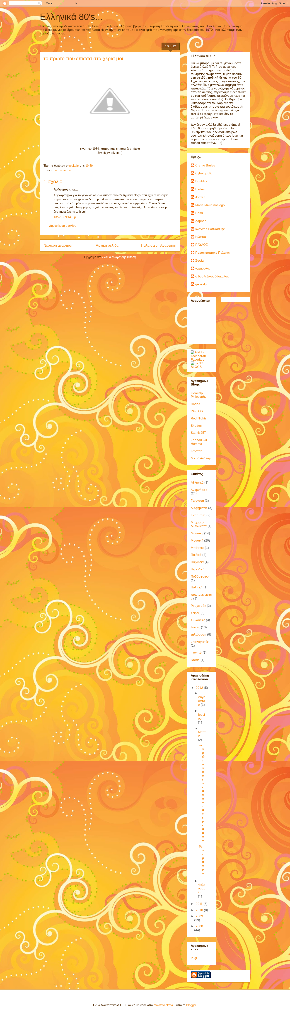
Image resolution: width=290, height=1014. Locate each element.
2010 (200, 910)
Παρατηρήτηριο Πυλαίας (212, 252)
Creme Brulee (205, 165)
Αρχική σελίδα (107, 245)
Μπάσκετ (197, 547)
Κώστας (201, 236)
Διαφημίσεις (199, 508)
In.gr (194, 958)
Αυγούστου (201, 700)
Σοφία (199, 260)
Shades (196, 425)
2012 (200, 687)
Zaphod (200, 221)
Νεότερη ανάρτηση (58, 245)
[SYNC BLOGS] (202, 367)
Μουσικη (197, 533)
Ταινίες (195, 627)
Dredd (195, 660)
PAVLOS (197, 411)
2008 (199, 926)
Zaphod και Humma (199, 442)
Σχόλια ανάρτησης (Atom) (119, 257)
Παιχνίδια (197, 562)
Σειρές (195, 613)
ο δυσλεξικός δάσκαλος (212, 276)
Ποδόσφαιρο (200, 576)
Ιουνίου (201, 716)
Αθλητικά (197, 482)
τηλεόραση (198, 634)
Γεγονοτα (197, 500)
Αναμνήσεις (199, 489)
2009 (199, 916)
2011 (199, 904)
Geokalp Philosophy (198, 395)
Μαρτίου (202, 734)
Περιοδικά (198, 569)
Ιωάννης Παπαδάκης (210, 229)
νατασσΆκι (202, 268)
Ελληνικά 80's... (71, 17)
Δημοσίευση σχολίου (62, 225)
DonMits (201, 181)
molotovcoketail (164, 1005)
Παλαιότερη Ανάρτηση (158, 245)
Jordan (200, 197)
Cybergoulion (204, 173)
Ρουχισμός (198, 605)
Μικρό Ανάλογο (201, 458)
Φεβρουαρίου (201, 888)
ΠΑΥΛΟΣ (201, 244)
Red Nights (199, 418)
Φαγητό (196, 652)
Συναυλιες (198, 620)
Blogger (191, 1005)
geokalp (201, 284)
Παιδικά (196, 554)
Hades (200, 189)
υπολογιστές (63, 170)
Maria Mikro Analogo (210, 205)
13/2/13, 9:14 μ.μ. (65, 217)
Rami (199, 213)
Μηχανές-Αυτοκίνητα (199, 524)
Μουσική (197, 540)
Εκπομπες (198, 515)
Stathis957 (198, 432)
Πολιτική (197, 587)
